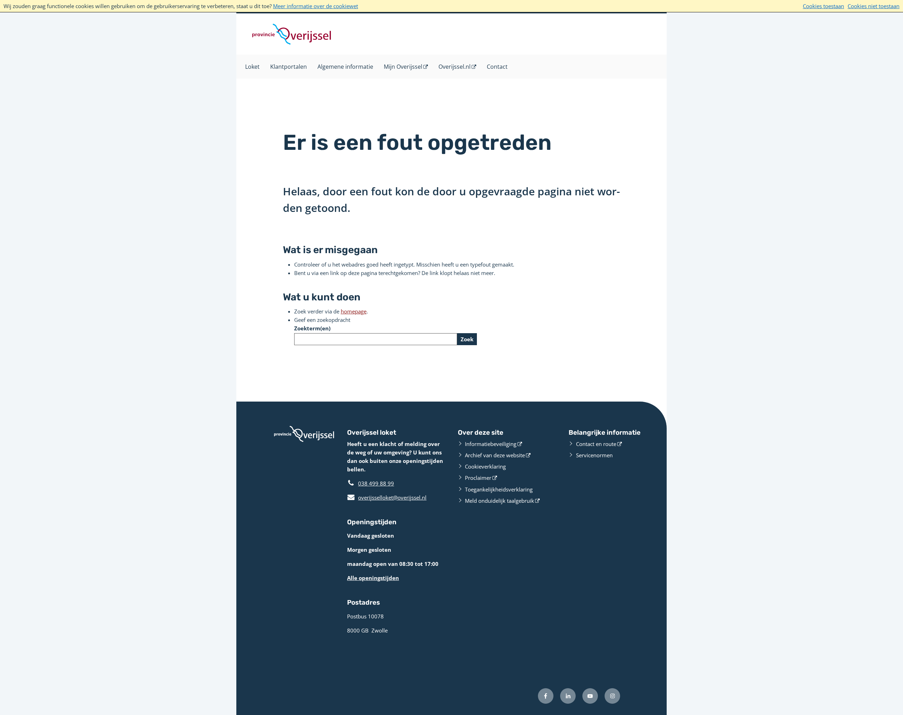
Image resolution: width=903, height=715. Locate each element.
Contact (497, 67)
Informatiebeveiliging (490, 443)
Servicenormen (594, 455)
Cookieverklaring (485, 466)
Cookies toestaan (823, 6)
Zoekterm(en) (312, 328)
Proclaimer (478, 477)
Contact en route (596, 443)
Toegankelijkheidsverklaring (499, 489)
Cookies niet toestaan (873, 6)
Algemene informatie (345, 67)
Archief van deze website (495, 455)
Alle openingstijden (373, 577)
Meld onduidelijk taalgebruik (499, 500)
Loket (252, 67)
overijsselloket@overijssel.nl (386, 497)
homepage (353, 311)
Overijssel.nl (454, 67)
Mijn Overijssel (403, 67)
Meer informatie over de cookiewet (315, 6)
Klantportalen (288, 67)
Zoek (467, 339)
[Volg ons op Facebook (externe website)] (545, 696)
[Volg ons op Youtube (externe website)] (590, 696)
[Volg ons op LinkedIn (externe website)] (568, 696)
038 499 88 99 (376, 483)
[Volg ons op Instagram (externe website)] (612, 696)
